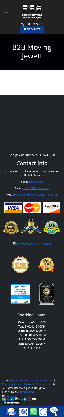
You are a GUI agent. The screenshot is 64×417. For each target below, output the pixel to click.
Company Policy (11, 384)
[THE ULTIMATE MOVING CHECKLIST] (32, 245)
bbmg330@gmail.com (36, 188)
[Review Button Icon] (11, 411)
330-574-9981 (33, 24)
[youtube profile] (34, 399)
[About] (25, 399)
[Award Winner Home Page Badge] (20, 265)
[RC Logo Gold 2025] (46, 265)
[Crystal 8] (46, 295)
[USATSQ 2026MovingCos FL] (20, 295)
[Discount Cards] (23, 411)
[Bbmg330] (30, 399)
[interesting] (43, 412)
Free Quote (32, 29)
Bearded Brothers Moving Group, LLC (35, 195)
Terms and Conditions (37, 384)
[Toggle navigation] (6, 11)
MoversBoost (26, 391)
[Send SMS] (53, 411)
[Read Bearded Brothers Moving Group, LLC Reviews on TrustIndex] (12, 402)
